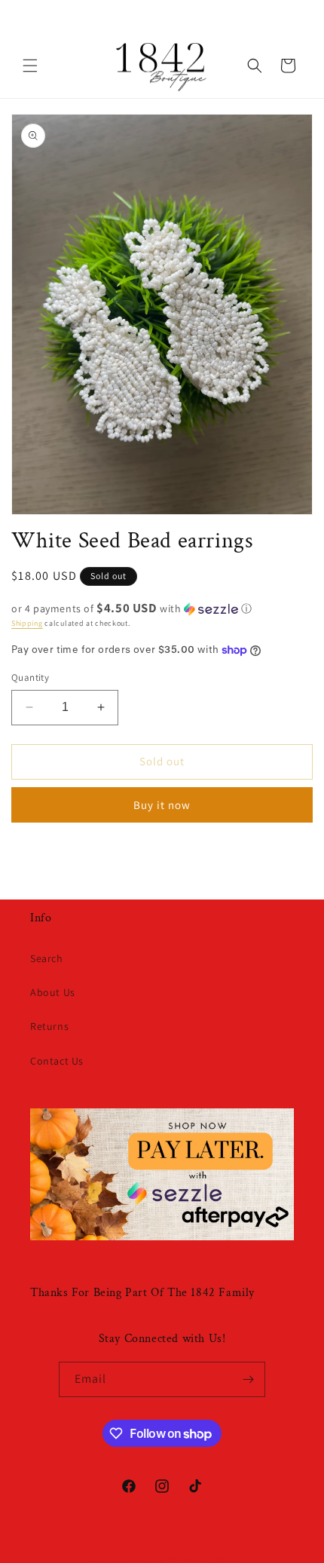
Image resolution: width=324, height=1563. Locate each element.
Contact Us (57, 1061)
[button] (30, 65)
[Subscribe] (247, 1379)
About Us (52, 992)
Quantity (30, 677)
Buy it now (162, 805)
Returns (49, 1026)
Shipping (27, 623)
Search (46, 958)
